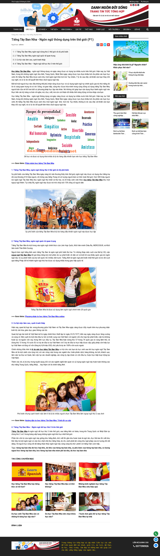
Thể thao (89, 29)
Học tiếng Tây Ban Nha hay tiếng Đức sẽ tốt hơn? (25, 485)
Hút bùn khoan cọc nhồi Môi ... (139, 114)
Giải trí (78, 29)
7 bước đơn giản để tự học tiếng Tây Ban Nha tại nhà (94, 515)
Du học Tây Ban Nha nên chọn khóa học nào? (60, 515)
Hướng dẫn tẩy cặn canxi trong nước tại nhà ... (138, 84)
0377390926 (142, 546)
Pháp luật (100, 29)
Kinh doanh (66, 29)
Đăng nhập (135, 1)
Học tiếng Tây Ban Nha (34, 35)
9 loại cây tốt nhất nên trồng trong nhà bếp (137, 74)
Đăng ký (146, 1)
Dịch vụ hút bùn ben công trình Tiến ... (139, 132)
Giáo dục (29, 29)
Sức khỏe (42, 29)
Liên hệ (137, 29)
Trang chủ (17, 29)
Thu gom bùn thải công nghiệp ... (120, 114)
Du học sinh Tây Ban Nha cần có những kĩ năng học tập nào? (25, 515)
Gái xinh (126, 29)
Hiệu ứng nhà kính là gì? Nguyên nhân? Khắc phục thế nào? (130, 66)
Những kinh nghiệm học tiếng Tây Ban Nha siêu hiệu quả (93, 485)
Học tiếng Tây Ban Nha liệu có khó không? (60, 485)
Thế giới (53, 29)
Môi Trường (114, 29)
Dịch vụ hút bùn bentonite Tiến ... (119, 132)
